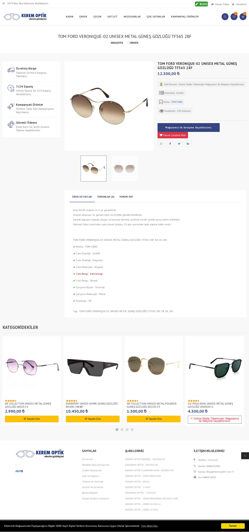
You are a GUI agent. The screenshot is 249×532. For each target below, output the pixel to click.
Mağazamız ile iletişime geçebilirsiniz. (188, 127)
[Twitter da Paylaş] (179, 143)
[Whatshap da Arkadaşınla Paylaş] (161, 143)
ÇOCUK (97, 16)
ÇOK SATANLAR (156, 16)
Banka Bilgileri (90, 492)
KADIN (70, 16)
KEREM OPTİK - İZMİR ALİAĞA (141, 509)
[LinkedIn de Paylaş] (188, 143)
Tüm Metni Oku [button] (149, 526)
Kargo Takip (222, 4)
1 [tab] (117, 429)
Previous (66, 107)
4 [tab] (132, 429)
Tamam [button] (233, 526)
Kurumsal (87, 459)
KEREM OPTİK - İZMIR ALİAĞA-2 (142, 504)
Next (151, 107)
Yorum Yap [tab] (126, 196)
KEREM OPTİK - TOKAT (138, 487)
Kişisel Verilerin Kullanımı (96, 498)
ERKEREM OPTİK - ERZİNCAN (141, 464)
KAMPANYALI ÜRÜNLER (185, 16)
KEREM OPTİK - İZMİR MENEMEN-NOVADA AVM (151, 498)
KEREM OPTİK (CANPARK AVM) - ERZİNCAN (149, 470)
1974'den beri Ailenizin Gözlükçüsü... (28, 3)
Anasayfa (117, 42)
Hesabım (241, 4)
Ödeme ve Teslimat (92, 481)
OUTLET (113, 16)
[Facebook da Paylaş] (170, 143)
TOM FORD (176, 102)
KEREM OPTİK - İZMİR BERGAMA (143, 476)
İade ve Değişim (90, 476)
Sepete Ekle (33, 419)
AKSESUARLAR (132, 16)
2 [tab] (122, 429)
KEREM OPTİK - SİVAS (137, 481)
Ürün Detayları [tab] (82, 196)
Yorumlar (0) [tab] (105, 196)
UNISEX (134, 42)
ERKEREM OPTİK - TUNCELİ (140, 492)
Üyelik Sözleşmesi (92, 470)
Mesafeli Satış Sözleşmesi (95, 464)
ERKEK (83, 16)
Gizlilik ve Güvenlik (92, 487)
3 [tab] (127, 429)
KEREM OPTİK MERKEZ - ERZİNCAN (145, 459)
